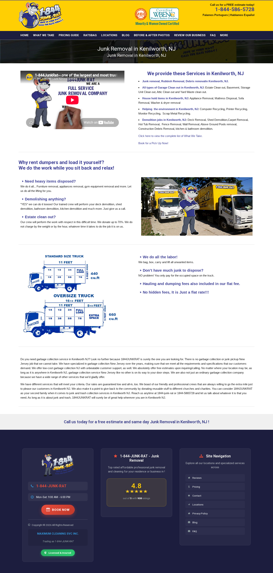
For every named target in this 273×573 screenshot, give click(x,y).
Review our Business (190, 35)
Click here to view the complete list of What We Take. (170, 135)
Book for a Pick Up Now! (153, 143)
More (224, 35)
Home (24, 35)
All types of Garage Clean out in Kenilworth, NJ (173, 87)
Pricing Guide (69, 35)
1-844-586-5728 (234, 9)
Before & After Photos (152, 35)
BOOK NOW (61, 510)
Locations (109, 35)
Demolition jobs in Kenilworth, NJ (164, 119)
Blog (125, 35)
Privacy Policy (200, 513)
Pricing (196, 486)
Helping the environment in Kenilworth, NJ (170, 109)
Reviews (197, 477)
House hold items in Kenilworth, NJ (165, 98)
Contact (196, 495)
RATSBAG (90, 35)
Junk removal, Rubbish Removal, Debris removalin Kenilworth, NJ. (185, 81)
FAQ (213, 35)
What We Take (43, 35)
